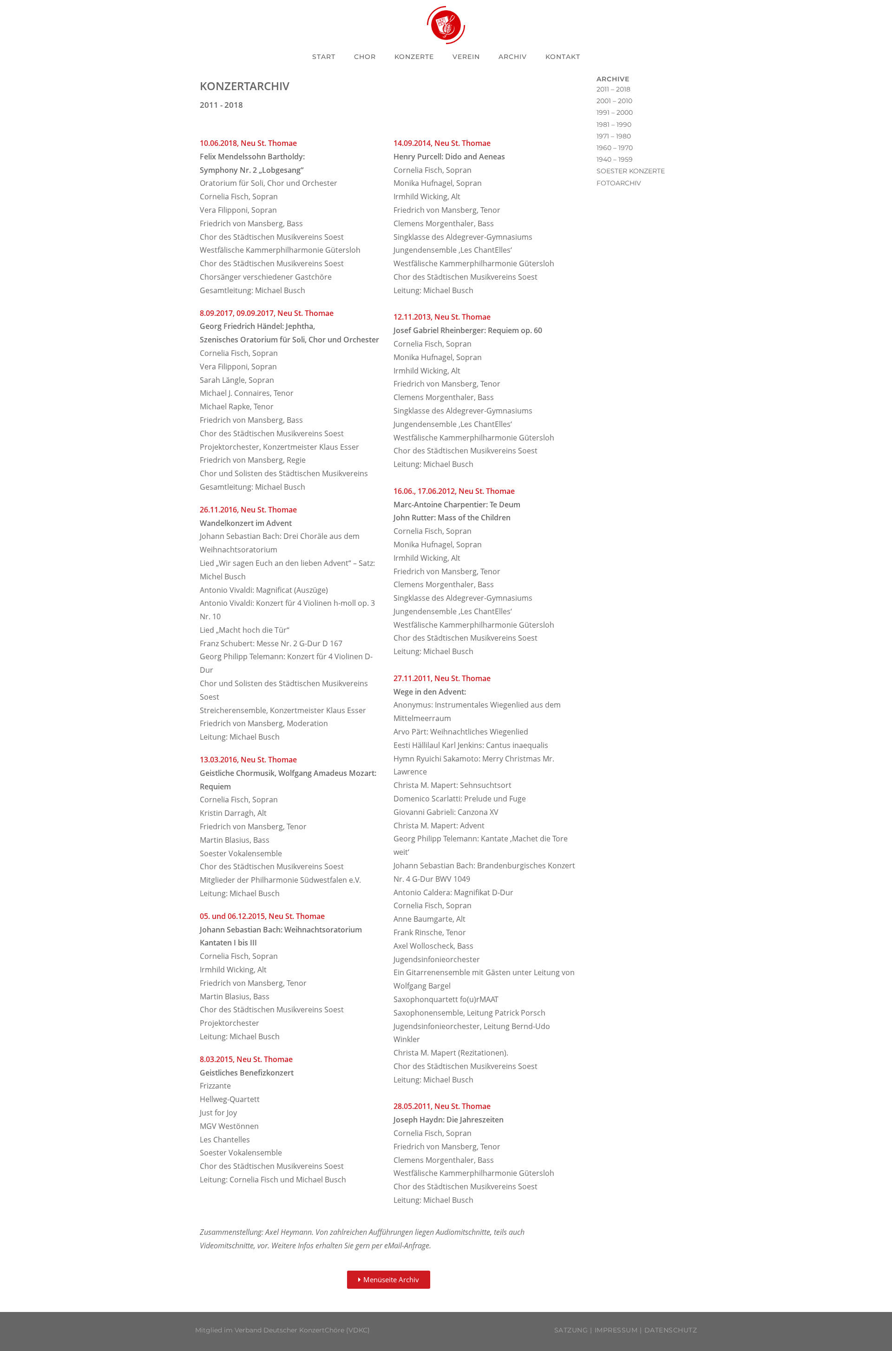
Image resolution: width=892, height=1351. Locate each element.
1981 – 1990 (614, 124)
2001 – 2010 (614, 101)
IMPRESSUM (616, 1330)
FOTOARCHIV (619, 183)
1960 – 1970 (615, 148)
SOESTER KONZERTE (631, 171)
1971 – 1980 (614, 136)
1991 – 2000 (615, 112)
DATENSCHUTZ (670, 1330)
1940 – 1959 (615, 159)
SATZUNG (571, 1330)
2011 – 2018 (613, 89)
